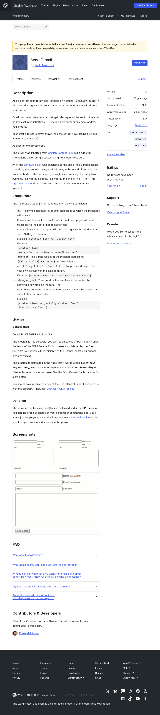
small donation (81, 417)
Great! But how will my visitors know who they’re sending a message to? (33, 597)
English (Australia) (51, 695)
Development (75, 78)
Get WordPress (145, 5)
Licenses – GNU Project (60, 388)
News (15, 668)
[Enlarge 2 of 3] (96, 444)
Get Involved (102, 663)
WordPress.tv (76, 677)
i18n (144, 145)
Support (143, 78)
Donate (100, 673)
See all (144, 185)
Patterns (44, 677)
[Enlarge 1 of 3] (50, 444)
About (15, 663)
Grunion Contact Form (60, 152)
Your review (113, 185)
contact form (140, 139)
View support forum (118, 212)
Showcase (45, 663)
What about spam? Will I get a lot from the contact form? (45, 564)
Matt (126, 668)
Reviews (36, 78)
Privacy (16, 677)
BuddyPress (130, 677)
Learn (71, 663)
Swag (99, 677)
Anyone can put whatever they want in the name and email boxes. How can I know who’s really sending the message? (46, 575)
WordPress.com (132, 663)
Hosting (16, 673)
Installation (54, 78)
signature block (32, 164)
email (137, 145)
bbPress (128, 673)
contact (142, 132)
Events (98, 668)
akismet (133, 132)
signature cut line (22, 183)
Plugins (44, 673)
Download (139, 62)
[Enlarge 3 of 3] (96, 476)
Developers (74, 673)
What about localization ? (27, 555)
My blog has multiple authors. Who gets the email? (41, 586)
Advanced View (116, 154)
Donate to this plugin (119, 243)
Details (20, 78)
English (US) (141, 125)
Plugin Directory (20, 15)
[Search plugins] (45, 27)
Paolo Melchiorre (44, 65)
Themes (44, 668)
